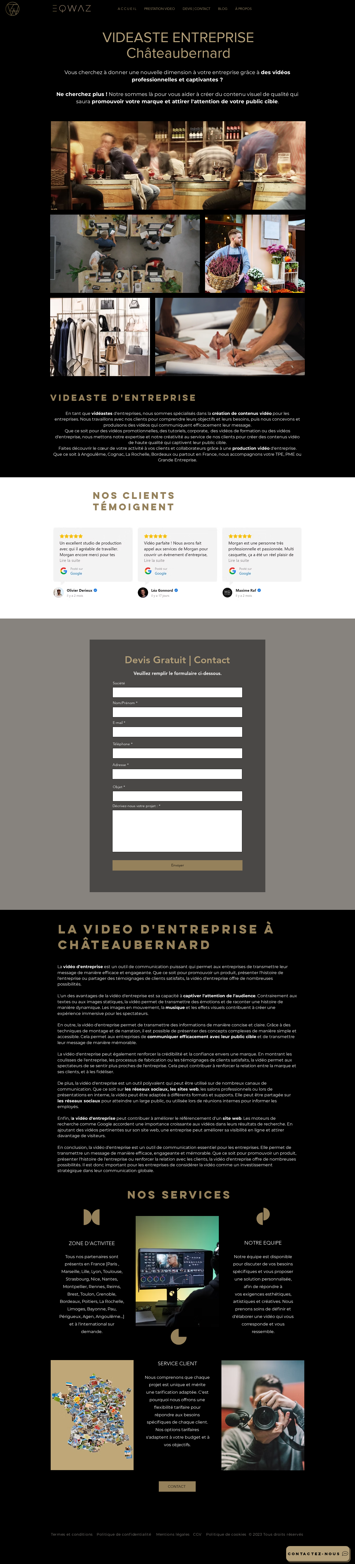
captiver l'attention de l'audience (219, 995)
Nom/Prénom (124, 703)
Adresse (119, 765)
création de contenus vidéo (242, 413)
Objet (117, 787)
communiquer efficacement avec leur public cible (201, 1036)
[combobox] (177, 774)
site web (232, 1118)
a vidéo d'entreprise (93, 1118)
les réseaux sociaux (78, 1100)
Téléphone (121, 744)
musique (175, 1007)
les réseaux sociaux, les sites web (162, 1089)
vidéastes (102, 413)
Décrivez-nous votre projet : (135, 806)
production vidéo (250, 448)
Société (119, 683)
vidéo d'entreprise (83, 966)
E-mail (118, 722)
